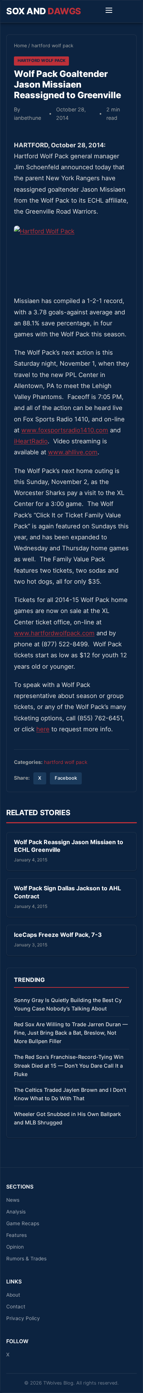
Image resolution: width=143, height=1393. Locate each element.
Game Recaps (22, 1223)
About (13, 1295)
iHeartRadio (31, 441)
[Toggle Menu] (109, 11)
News (12, 1200)
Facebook (66, 778)
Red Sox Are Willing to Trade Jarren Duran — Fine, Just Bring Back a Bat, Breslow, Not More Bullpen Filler (71, 1032)
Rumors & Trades (26, 1258)
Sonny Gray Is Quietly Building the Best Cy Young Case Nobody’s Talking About (68, 1004)
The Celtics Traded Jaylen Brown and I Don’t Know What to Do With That (70, 1094)
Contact (15, 1306)
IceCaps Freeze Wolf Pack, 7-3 (58, 934)
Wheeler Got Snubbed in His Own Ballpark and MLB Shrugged (67, 1118)
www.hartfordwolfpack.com (54, 633)
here (43, 729)
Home (20, 45)
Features (16, 1235)
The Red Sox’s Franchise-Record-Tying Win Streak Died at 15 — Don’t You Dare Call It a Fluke (69, 1065)
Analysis (16, 1212)
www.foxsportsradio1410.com (64, 430)
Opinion (15, 1247)
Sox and (43, 11)
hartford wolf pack (52, 45)
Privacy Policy (23, 1318)
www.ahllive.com (73, 452)
